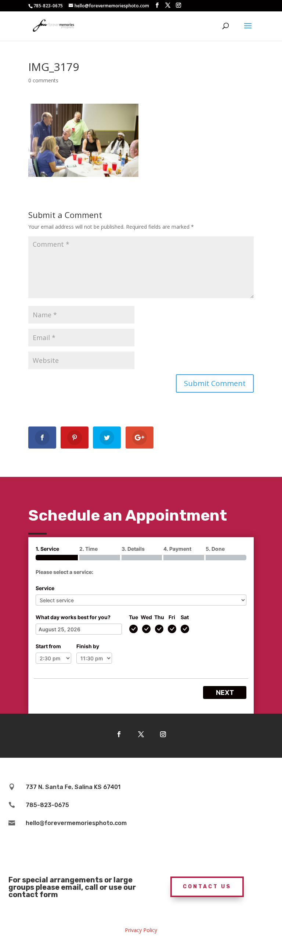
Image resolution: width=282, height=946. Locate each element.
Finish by (87, 646)
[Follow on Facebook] (119, 734)
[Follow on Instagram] (163, 734)
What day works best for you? (73, 617)
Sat (185, 617)
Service (45, 588)
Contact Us (207, 886)
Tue (133, 617)
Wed (146, 617)
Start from (48, 646)
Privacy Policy (141, 930)
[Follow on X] (141, 734)
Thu (159, 617)
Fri (172, 617)
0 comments (43, 80)
